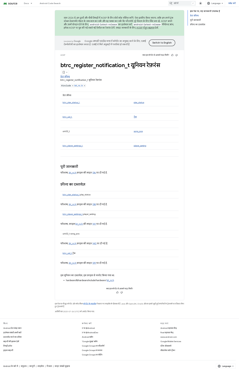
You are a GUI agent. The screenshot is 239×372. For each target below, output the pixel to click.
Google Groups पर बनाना (92, 350)
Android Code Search (50, 3)
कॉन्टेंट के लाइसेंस (89, 304)
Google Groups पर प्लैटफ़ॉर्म (93, 346)
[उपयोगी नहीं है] (176, 55)
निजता (49, 366)
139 (94, 263)
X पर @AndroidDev (90, 332)
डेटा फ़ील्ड (65, 76)
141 (94, 224)
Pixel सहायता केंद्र (166, 332)
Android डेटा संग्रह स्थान (12, 328)
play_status (139, 102)
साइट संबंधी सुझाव (62, 366)
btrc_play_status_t (71, 102)
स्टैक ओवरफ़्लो (165, 346)
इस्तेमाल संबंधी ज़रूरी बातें (12, 332)
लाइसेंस (40, 366)
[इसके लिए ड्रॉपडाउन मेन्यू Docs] (32, 3)
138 (94, 204)
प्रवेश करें (232, 3)
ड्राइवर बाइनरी (8, 350)
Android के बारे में (10, 366)
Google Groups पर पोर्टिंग (92, 354)
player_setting (140, 146)
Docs (26, 3)
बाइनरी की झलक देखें (11, 341)
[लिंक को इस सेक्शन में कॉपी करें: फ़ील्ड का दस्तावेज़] (89, 184)
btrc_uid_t (67, 117)
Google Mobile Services (170, 341)
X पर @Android (88, 328)
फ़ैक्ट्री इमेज (7, 346)
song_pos (138, 131)
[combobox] (182, 3)
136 (94, 172)
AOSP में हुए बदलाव (145, 27)
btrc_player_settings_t (73, 146)
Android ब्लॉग (87, 337)
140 (94, 243)
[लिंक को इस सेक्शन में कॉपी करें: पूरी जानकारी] (81, 167)
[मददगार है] (172, 55)
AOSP (62, 55)
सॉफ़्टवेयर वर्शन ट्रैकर (167, 350)
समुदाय (24, 366)
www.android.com (168, 337)
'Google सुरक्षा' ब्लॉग (90, 341)
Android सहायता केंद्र (168, 328)
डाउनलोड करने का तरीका (12, 337)
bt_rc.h (79, 85)
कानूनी (32, 366)
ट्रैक (135, 117)
